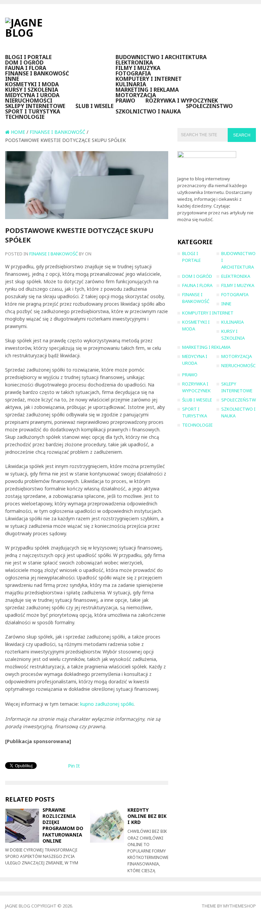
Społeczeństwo (209, 106)
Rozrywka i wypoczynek (181, 100)
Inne (12, 79)
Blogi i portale (28, 57)
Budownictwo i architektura (161, 57)
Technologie (25, 117)
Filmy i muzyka (138, 68)
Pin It (74, 765)
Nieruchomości (28, 100)
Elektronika (134, 62)
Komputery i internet (149, 79)
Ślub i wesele (94, 106)
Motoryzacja (136, 95)
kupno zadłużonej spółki (107, 704)
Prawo (125, 100)
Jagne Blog (17, 906)
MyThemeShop (239, 906)
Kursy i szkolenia (31, 89)
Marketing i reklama (147, 89)
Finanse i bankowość (37, 73)
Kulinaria (131, 84)
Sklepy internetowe (35, 106)
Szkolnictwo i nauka (148, 111)
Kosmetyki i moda (32, 84)
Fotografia (133, 73)
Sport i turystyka (32, 111)
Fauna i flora (25, 68)
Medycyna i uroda (32, 95)
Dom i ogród (24, 62)
